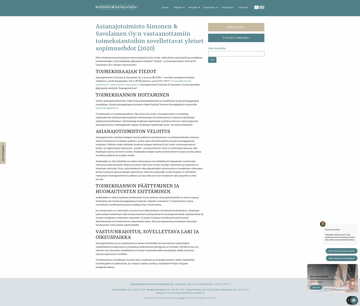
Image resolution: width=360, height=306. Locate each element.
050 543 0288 (213, 289)
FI (256, 7)
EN (261, 7)
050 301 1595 (177, 289)
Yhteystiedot (227, 7)
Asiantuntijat (209, 7)
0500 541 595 (139, 289)
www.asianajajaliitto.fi (107, 108)
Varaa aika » (236, 27)
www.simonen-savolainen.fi (124, 84)
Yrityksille (178, 7)
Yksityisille (192, 7)
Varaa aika (243, 7)
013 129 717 (224, 284)
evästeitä (181, 298)
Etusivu (165, 7)
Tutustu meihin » (236, 38)
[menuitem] (165, 7)
